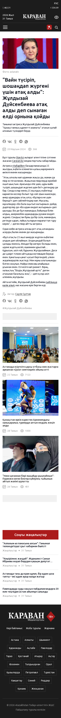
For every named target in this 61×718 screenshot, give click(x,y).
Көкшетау (16, 680)
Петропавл (32, 672)
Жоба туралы (33, 628)
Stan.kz (20, 157)
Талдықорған (32, 664)
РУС (56, 3)
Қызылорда (13, 672)
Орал (49, 664)
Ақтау (51, 656)
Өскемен (14, 664)
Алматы (29, 640)
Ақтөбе (31, 648)
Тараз (9, 656)
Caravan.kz (18, 161)
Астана (15, 640)
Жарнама (49, 628)
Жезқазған (38, 688)
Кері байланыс (15, 628)
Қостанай (23, 656)
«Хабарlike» (18, 165)
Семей (31, 680)
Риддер (45, 680)
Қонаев (22, 688)
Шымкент (44, 640)
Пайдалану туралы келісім (30, 709)
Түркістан (49, 672)
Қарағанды (15, 648)
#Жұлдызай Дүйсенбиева (17, 308)
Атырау (38, 656)
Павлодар (46, 648)
